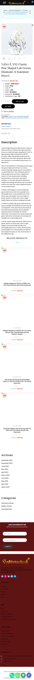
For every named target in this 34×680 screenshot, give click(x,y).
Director (3, 594)
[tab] (6, 124)
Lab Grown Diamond (15, 10)
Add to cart (20, 101)
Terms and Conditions (7, 636)
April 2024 (4, 472)
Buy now (8, 106)
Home (5, 10)
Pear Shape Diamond (23, 118)
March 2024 (5, 475)
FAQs (2, 608)
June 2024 (5, 466)
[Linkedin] (15, 576)
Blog (2, 597)
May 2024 (4, 469)
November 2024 (7, 463)
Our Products (5, 589)
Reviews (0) (5, 133)
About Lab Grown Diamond (9, 619)
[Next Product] (30, 13)
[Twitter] (11, 576)
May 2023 (4, 481)
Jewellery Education (7, 617)
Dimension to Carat (6, 614)
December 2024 (6, 460)
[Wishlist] (28, 3)
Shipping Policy (5, 631)
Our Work (3, 592)
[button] (7, 111)
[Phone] (12, 675)
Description (6, 124)
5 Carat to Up (13, 116)
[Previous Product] (30, 11)
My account (4, 644)
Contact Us (4, 611)
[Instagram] (5, 576)
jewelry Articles (6, 506)
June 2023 (5, 478)
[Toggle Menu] (4, 2)
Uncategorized (6, 509)
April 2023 (4, 484)
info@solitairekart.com (9, 659)
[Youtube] (8, 576)
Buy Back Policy (5, 642)
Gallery (15, 678)
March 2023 (5, 487)
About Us (3, 586)
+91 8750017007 (7, 661)
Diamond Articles (7, 503)
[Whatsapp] (17, 675)
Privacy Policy (5, 639)
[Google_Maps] (23, 675)
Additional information (10, 129)
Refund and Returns (6, 634)
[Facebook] (2, 576)
